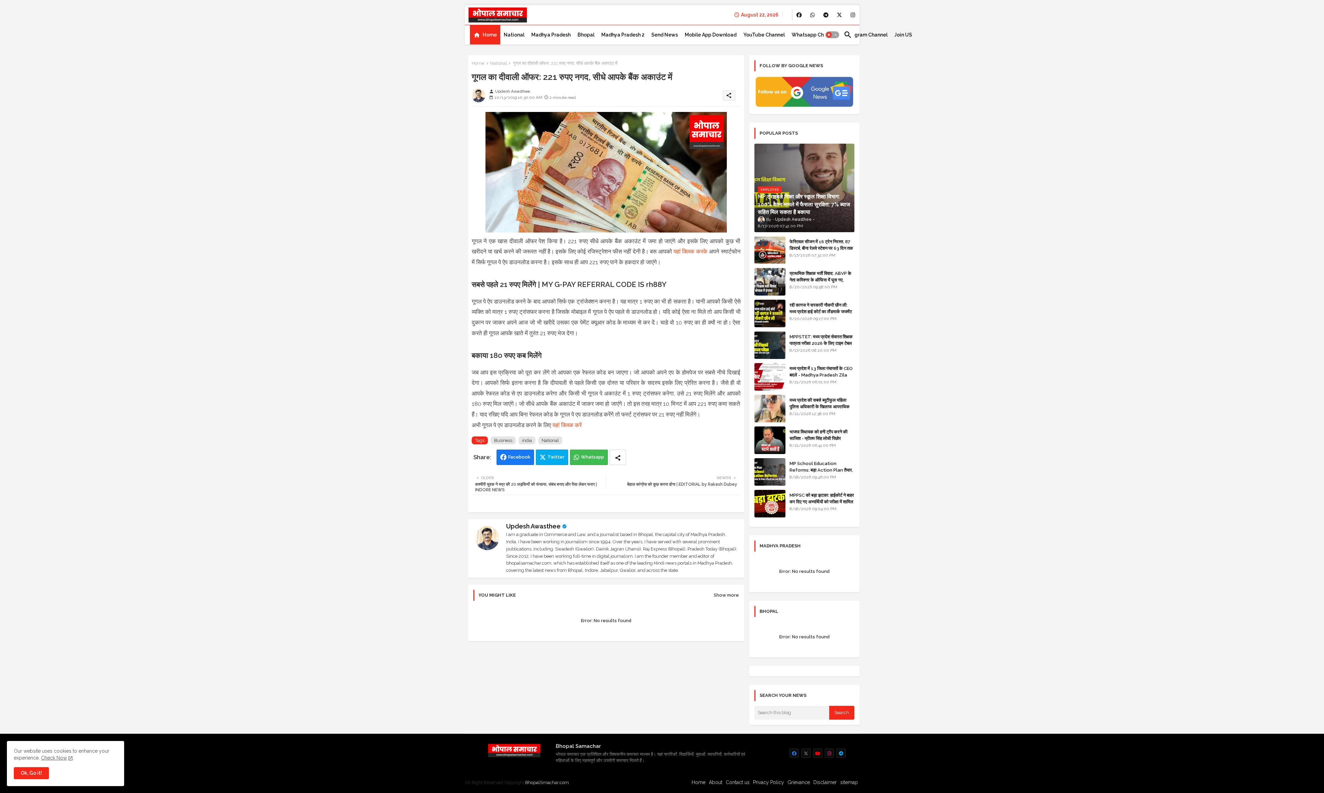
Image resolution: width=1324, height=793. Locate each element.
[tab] (485, 34)
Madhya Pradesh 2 (622, 35)
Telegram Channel (865, 35)
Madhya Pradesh (551, 35)
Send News (664, 35)
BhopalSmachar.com (547, 782)
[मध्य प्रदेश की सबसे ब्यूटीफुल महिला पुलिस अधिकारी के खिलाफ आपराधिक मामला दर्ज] (769, 408)
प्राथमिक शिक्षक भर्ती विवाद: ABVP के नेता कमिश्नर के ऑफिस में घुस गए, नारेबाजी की (820, 279)
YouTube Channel (764, 35)
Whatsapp (592, 457)
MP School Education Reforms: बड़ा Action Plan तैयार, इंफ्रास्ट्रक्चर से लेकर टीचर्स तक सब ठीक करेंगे (821, 473)
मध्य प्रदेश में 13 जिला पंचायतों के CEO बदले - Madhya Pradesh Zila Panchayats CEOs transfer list (821, 378)
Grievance (799, 782)
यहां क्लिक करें (567, 425)
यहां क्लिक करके (690, 251)
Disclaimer (825, 782)
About (715, 782)
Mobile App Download (710, 35)
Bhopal (586, 35)
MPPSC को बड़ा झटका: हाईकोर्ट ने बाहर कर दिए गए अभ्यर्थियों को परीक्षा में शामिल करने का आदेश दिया (822, 501)
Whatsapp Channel (814, 35)
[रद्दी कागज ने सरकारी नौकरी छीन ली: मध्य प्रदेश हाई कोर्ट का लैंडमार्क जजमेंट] (769, 313)
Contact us (738, 782)
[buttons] (799, 15)
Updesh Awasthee (533, 526)
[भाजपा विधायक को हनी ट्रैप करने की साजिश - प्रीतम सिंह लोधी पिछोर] (769, 440)
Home (490, 35)
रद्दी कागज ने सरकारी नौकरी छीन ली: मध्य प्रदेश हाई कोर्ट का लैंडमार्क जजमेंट (821, 308)
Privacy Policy (768, 782)
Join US (903, 35)
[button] (832, 34)
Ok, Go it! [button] (31, 773)
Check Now (54, 758)
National (514, 35)
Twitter (556, 457)
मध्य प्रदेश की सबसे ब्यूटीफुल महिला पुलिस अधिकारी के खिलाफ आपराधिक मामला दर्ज (820, 406)
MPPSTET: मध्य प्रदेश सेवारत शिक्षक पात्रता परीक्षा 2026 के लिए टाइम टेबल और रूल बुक (821, 343)
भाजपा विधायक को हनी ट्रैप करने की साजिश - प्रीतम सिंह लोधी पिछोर (818, 435)
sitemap (849, 782)
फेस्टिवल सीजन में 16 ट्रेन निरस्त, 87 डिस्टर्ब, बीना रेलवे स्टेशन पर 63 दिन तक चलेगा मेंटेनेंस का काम (821, 248)
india (527, 440)
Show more (726, 595)
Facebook (519, 457)
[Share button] (618, 457)
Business (503, 440)
